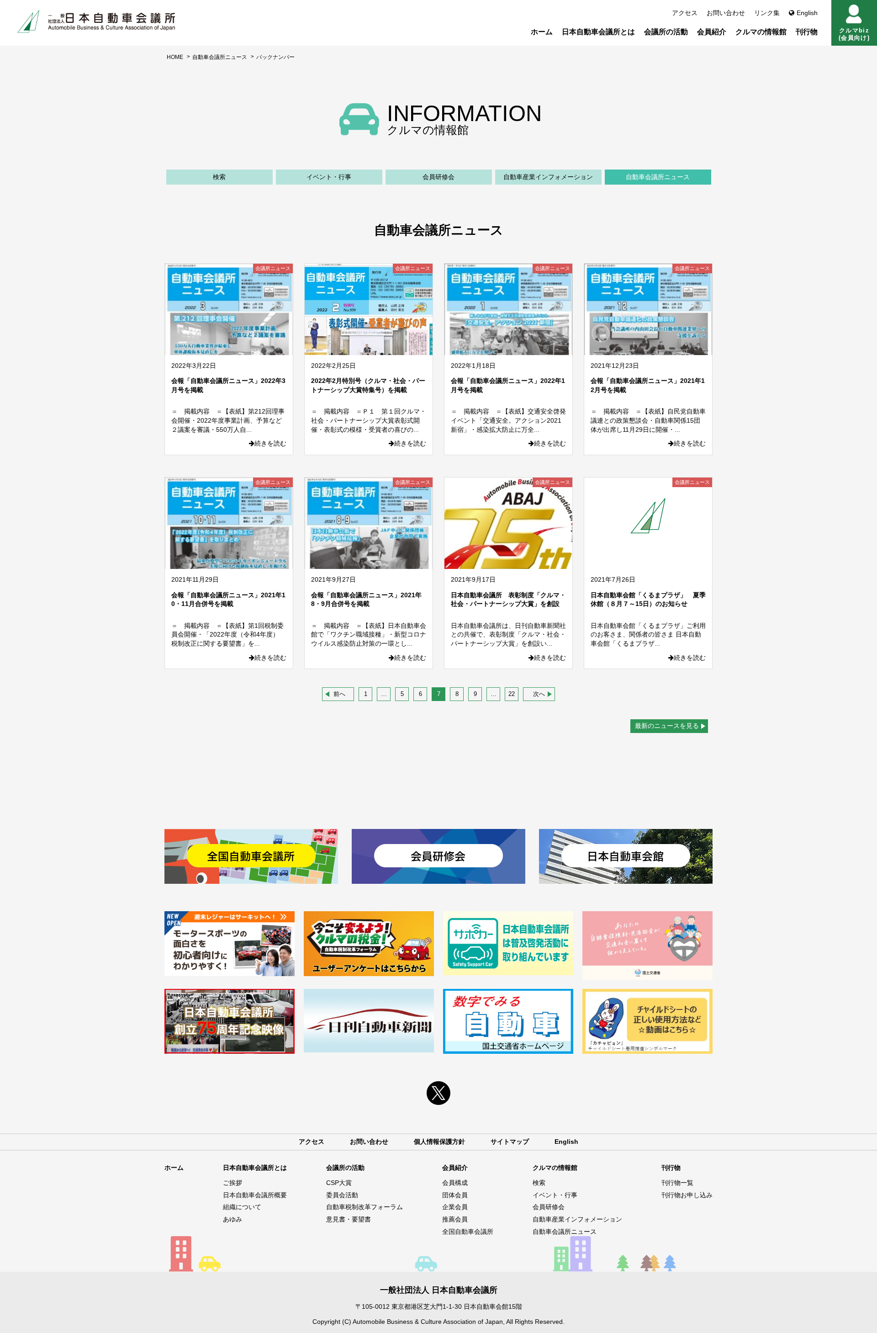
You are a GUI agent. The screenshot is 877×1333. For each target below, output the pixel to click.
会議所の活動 (666, 32)
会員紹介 (711, 32)
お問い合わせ (726, 12)
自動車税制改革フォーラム (364, 1207)
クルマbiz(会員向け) (854, 34)
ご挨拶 (232, 1182)
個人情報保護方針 (439, 1141)
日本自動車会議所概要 (255, 1195)
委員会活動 (342, 1195)
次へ (539, 693)
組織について (242, 1207)
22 (511, 693)
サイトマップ (510, 1141)
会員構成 (455, 1182)
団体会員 (455, 1195)
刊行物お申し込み (687, 1195)
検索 (219, 177)
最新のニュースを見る (667, 725)
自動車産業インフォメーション (548, 177)
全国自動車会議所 (467, 1231)
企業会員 (455, 1207)
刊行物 (807, 32)
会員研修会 (438, 177)
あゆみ (232, 1219)
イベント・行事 (328, 177)
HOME (175, 57)
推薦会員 (455, 1219)
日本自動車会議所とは (598, 32)
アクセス (684, 12)
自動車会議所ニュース (219, 57)
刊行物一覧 (677, 1182)
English (807, 12)
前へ (339, 693)
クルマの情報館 (761, 32)
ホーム (542, 32)
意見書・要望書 (348, 1219)
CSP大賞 (339, 1182)
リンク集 (767, 12)
